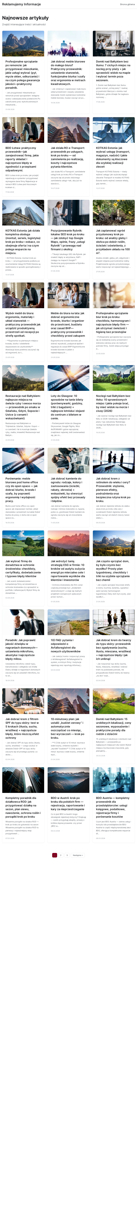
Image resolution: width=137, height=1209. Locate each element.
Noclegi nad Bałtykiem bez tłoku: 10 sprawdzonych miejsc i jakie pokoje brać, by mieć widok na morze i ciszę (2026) (113, 403)
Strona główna (127, 4)
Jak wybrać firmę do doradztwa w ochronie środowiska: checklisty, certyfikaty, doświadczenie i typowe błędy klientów (23, 569)
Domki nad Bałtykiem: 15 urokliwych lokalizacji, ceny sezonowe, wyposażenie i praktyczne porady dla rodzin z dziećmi (113, 726)
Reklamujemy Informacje (21, 4)
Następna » (78, 855)
